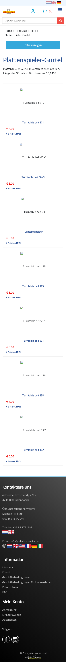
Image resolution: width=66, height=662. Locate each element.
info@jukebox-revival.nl (25, 541)
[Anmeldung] (33, 11)
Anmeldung (9, 609)
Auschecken (9, 619)
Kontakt (7, 572)
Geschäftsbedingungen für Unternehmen (27, 582)
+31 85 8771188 (22, 527)
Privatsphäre (10, 587)
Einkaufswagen (11, 614)
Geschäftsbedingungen (16, 577)
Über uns (8, 567)
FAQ (4, 592)
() (50, 11)
